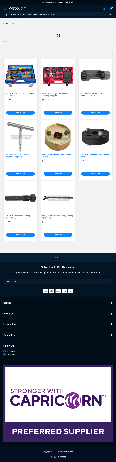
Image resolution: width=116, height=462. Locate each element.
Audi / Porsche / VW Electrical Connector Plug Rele (17, 156)
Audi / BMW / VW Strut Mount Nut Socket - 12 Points (94, 95)
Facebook (10, 351)
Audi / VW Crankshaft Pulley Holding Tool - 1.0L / (57, 217)
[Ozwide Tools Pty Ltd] (17, 8)
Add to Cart (20, 113)
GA (4, 42)
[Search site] (109, 14)
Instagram (10, 354)
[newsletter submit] (109, 281)
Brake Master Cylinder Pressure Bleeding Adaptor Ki (55, 95)
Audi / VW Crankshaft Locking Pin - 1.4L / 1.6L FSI (20, 217)
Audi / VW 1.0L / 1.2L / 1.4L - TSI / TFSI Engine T (19, 95)
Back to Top (57, 258)
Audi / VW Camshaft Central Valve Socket (56, 156)
